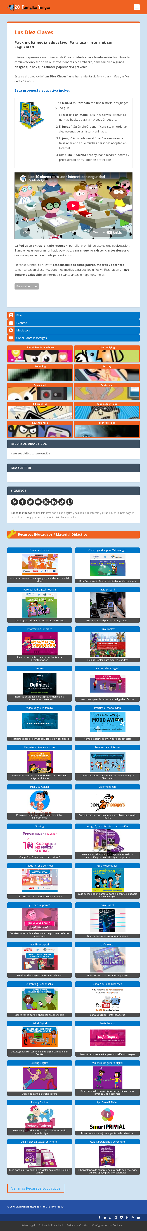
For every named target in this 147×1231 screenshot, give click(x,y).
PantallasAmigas (21, 512)
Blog (19, 315)
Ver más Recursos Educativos (35, 1188)
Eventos (21, 323)
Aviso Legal (28, 1225)
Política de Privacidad (50, 1225)
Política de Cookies (78, 1225)
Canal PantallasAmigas (31, 338)
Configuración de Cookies (107, 1225)
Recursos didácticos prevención (30, 453)
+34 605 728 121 (56, 1206)
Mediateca (23, 330)
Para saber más (26, 286)
